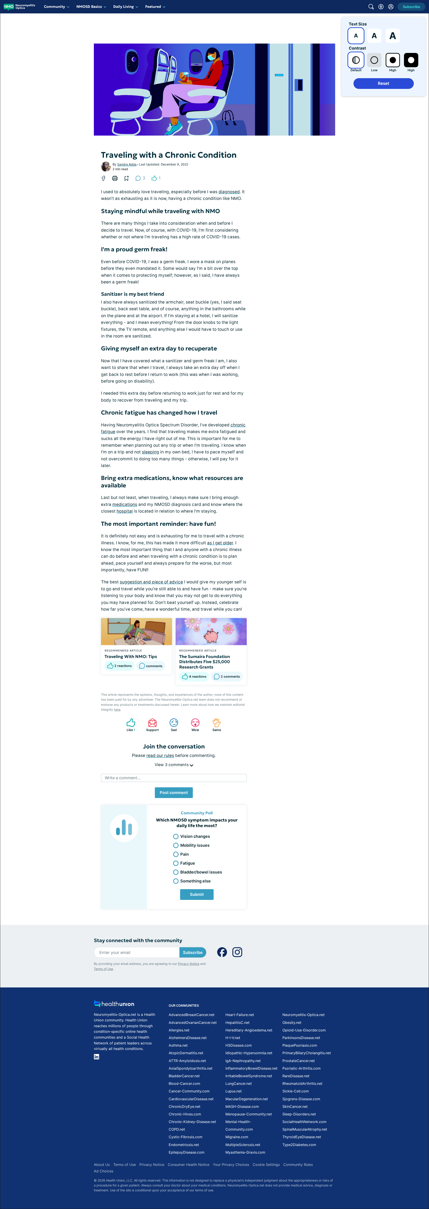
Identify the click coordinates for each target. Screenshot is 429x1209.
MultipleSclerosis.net (242, 1144)
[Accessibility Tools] (381, 7)
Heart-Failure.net (239, 1014)
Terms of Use (103, 969)
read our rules (160, 755)
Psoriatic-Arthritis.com (301, 1068)
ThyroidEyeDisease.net (301, 1137)
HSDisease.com (238, 1045)
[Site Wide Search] (371, 7)
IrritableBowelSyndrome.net (248, 1076)
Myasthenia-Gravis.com (245, 1152)
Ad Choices (103, 1171)
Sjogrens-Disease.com (301, 1099)
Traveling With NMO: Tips (131, 656)
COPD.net (177, 1129)
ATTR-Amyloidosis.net (187, 1060)
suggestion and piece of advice (151, 582)
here (117, 709)
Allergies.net (179, 1030)
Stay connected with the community (138, 940)
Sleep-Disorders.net (299, 1114)
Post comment (174, 792)
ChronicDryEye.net (184, 1106)
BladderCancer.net (184, 1076)
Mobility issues (195, 845)
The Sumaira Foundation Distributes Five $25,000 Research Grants (204, 662)
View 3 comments (172, 764)
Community (54, 6)
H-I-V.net (232, 1037)
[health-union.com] (114, 1005)
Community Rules (298, 1164)
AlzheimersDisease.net (188, 1037)
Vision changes (195, 836)
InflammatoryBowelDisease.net (251, 1068)
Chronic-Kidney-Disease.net (192, 1121)
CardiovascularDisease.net (191, 1099)
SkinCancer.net (295, 1106)
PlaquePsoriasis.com (299, 1045)
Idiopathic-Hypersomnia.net (248, 1053)
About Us (102, 1164)
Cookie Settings (266, 1164)
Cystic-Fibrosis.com (185, 1137)
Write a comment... (123, 777)
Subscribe (193, 952)
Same (214, 725)
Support (151, 725)
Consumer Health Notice (188, 1164)
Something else (195, 881)
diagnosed (229, 191)
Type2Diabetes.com (299, 1144)
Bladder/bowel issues (201, 872)
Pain (184, 854)
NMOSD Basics (89, 6)
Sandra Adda (127, 164)
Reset (383, 83)
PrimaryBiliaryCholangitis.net (306, 1053)
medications (124, 504)
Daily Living (123, 6)
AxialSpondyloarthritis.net (190, 1068)
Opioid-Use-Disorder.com (304, 1030)
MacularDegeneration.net (246, 1099)
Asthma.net (178, 1045)
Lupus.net (233, 1091)
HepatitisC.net (237, 1022)
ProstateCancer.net (298, 1060)
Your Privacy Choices (231, 1164)
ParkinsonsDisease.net (301, 1037)
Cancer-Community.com (189, 1091)
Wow (192, 725)
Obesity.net (291, 1022)
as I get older (220, 542)
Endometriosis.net (184, 1144)
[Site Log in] (391, 7)
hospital (125, 511)
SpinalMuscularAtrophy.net (304, 1129)
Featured (153, 6)
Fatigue (187, 863)
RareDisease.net (295, 1076)
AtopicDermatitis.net (186, 1053)
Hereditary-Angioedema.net (248, 1030)
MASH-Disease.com (242, 1106)
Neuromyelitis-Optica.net (303, 1014)
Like (128, 725)
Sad (171, 725)
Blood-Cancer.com (184, 1083)
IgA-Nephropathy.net (243, 1060)
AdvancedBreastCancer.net (191, 1014)
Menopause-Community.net (248, 1114)
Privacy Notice (188, 964)
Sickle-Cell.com (295, 1091)
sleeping (150, 452)
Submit (197, 894)
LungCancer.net (238, 1083)
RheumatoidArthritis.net (302, 1083)
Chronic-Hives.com (185, 1114)
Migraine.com (236, 1137)
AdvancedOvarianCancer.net (193, 1022)
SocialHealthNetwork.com (304, 1121)
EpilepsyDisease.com (186, 1152)
